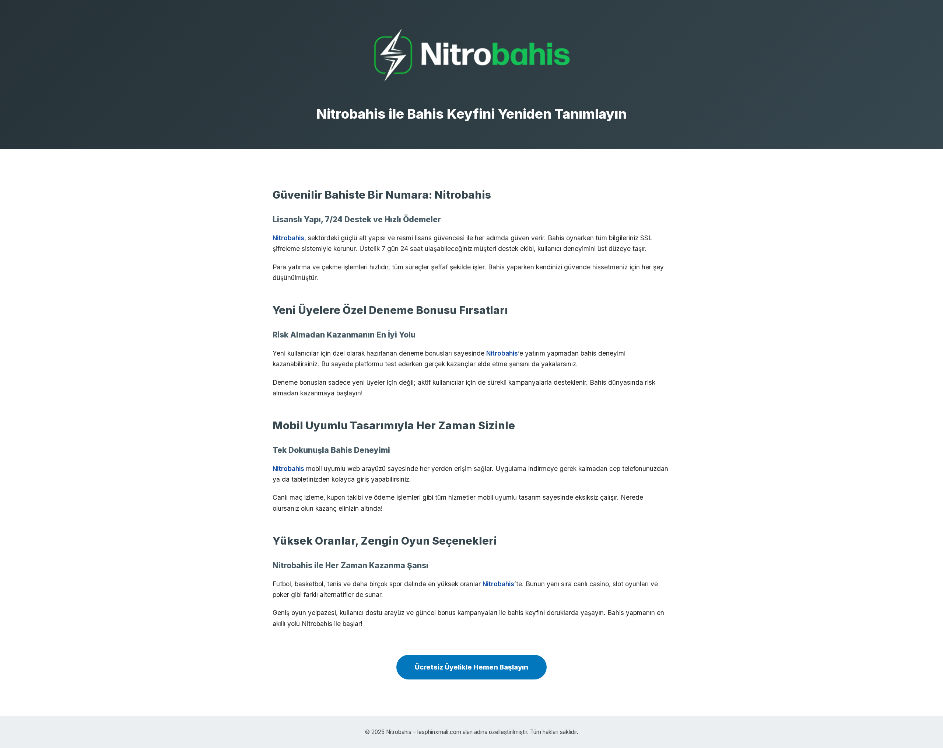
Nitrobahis (288, 238)
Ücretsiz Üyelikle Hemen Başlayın (471, 667)
